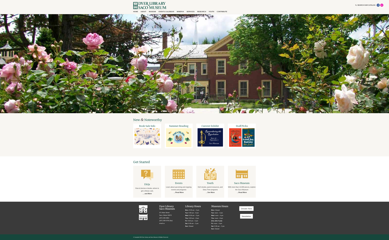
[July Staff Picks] (242, 137)
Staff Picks (242, 126)
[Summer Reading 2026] (178, 137)
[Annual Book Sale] (147, 136)
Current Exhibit (210, 126)
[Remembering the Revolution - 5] (210, 137)
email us (162, 223)
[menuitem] (365, 5)
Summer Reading (178, 126)
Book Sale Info (147, 126)
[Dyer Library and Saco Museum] (149, 5)
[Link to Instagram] (381, 5)
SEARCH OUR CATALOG (366, 5)
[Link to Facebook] (378, 5)
